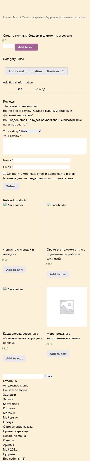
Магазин (9, 413)
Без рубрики (12, 458)
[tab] (25, 71)
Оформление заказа (18, 426)
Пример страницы (16, 431)
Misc (16, 17)
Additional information (25, 71)
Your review (12, 135)
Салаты (8, 440)
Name (8, 160)
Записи (8, 399)
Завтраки (9, 394)
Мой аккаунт (12, 417)
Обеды (8, 422)
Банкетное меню (15, 390)
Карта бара (11, 403)
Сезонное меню (14, 435)
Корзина (9, 408)
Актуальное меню (15, 385)
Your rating (11, 131)
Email (8, 167)
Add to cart (26, 47)
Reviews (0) (55, 71)
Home (6, 17)
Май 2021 (10, 449)
